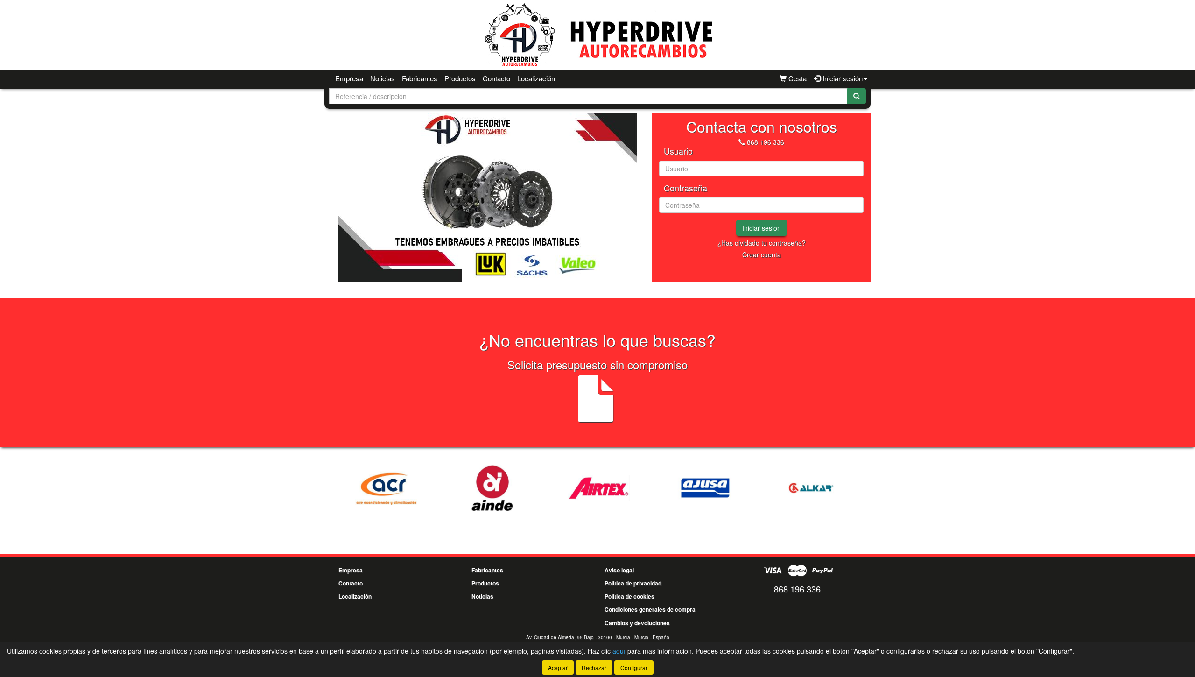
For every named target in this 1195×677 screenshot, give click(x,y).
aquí (619, 651)
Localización (536, 78)
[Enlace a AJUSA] (705, 488)
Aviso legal (619, 570)
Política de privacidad (633, 583)
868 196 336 (765, 142)
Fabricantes (419, 78)
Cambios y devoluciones (637, 623)
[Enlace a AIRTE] (599, 488)
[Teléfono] (741, 142)
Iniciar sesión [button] (842, 78)
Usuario (678, 151)
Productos (460, 78)
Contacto (496, 78)
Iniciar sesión (761, 228)
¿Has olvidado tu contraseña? (761, 242)
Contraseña (685, 188)
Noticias (382, 78)
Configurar (633, 667)
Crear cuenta (761, 254)
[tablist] (487, 197)
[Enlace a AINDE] (492, 488)
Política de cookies (629, 596)
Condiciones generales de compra (650, 609)
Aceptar (558, 667)
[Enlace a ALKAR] (812, 488)
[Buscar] (856, 96)
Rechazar (594, 667)
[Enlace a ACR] (386, 488)
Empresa (349, 78)
